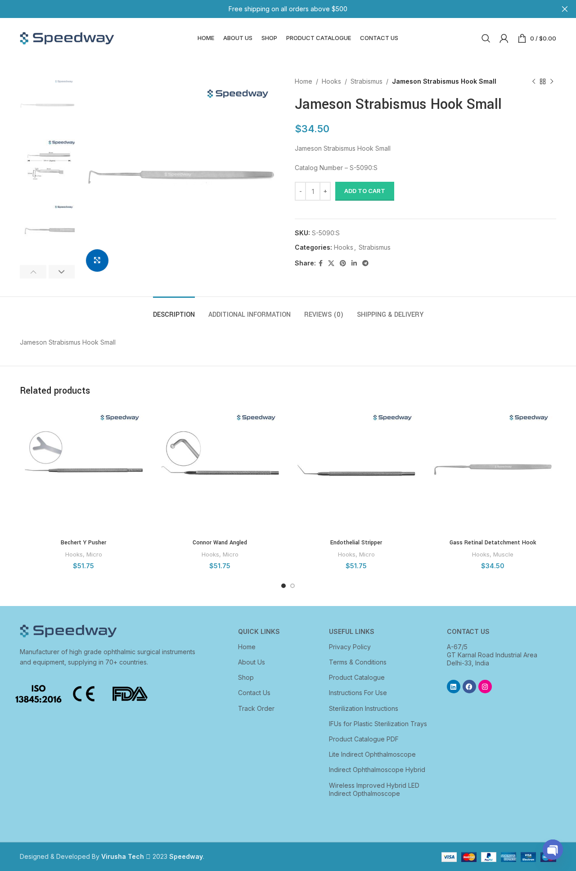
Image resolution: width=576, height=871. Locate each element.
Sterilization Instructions (363, 708)
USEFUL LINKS (351, 631)
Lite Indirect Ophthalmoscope (372, 754)
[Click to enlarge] (97, 260)
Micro (94, 554)
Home (303, 81)
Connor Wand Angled (220, 543)
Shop (246, 677)
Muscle (503, 554)
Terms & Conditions (358, 662)
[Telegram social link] (365, 263)
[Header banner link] (274, 9)
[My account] (504, 38)
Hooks (331, 81)
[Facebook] (469, 686)
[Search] (486, 38)
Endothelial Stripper (356, 543)
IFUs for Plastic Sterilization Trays (378, 723)
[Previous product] (533, 81)
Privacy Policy (350, 647)
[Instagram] (485, 686)
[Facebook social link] (320, 263)
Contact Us (254, 692)
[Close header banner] (565, 9)
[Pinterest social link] (343, 263)
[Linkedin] (453, 686)
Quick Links (259, 631)
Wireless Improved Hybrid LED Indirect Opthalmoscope (374, 789)
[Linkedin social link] (354, 263)
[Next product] (551, 81)
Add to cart (364, 190)
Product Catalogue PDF (364, 739)
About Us (251, 662)
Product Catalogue (357, 677)
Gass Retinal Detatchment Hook (493, 543)
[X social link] (331, 263)
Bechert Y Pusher (83, 543)
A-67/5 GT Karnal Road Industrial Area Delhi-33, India (492, 655)
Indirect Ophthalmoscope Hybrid (377, 769)
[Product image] (83, 470)
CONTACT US (468, 631)
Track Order (256, 708)
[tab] (174, 310)
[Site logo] (67, 37)
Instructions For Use (358, 692)
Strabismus (366, 81)
